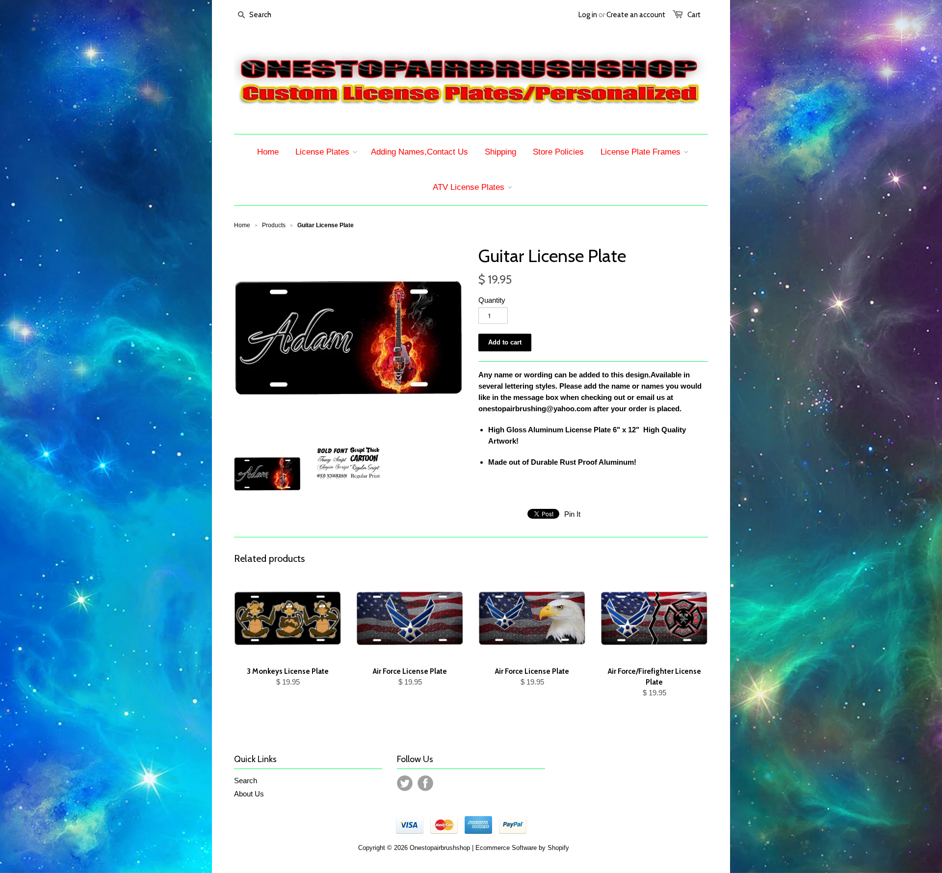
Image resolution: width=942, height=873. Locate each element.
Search (245, 780)
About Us (249, 794)
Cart (694, 14)
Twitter (405, 783)
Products (274, 225)
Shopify (558, 847)
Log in (587, 14)
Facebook (425, 783)
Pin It (572, 514)
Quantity (491, 300)
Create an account (635, 14)
